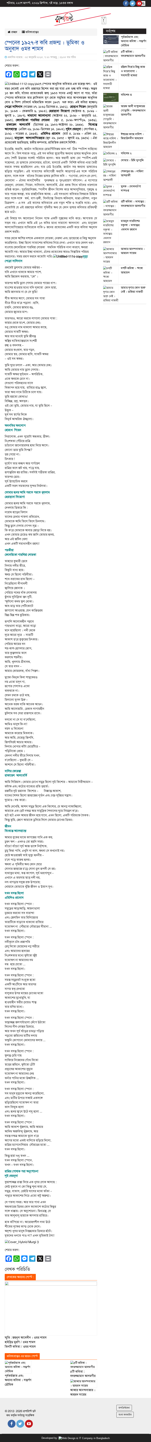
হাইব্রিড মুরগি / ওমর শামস (20, 1342)
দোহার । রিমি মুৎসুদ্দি (132, 160)
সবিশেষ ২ (126, 153)
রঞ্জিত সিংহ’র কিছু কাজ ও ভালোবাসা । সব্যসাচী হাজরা (133, 71)
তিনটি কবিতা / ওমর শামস (20, 1347)
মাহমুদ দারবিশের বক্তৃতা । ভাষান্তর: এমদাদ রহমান (130, 225)
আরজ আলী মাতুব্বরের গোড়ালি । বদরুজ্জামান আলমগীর (133, 110)
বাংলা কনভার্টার (125, 1414)
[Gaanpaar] (84, 1437)
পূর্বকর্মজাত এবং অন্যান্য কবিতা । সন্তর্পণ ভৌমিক (18, 1380)
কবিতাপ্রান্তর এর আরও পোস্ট (22, 1356)
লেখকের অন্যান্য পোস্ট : (20, 1277)
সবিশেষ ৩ (126, 95)
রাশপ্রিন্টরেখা (124, 1407)
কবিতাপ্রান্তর (32, 32)
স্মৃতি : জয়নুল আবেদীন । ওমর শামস (26, 1338)
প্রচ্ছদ (13, 32)
